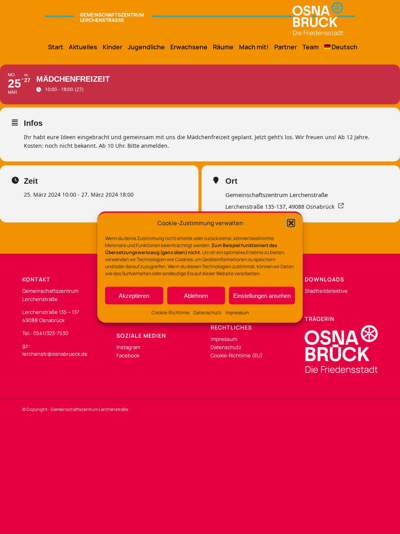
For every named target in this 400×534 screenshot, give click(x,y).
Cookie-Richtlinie (170, 312)
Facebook (127, 355)
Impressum (237, 312)
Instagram (128, 347)
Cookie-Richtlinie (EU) (237, 355)
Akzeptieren (134, 295)
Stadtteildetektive (326, 290)
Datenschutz (207, 312)
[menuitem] (53, 47)
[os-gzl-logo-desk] (200, 18)
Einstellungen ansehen (262, 295)
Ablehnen (196, 295)
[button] (291, 223)
